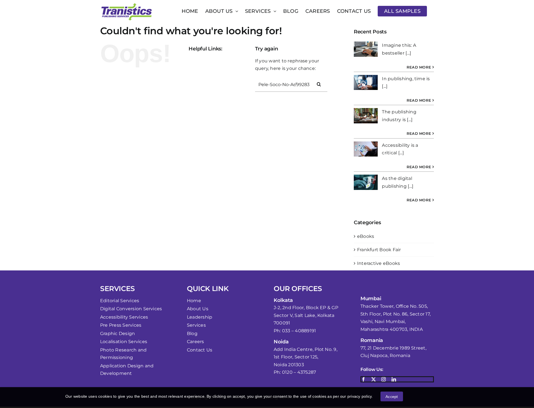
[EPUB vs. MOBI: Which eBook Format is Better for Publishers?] (366, 182)
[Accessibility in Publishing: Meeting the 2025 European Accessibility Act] (366, 49)
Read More (419, 67)
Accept (391, 396)
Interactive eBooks (378, 263)
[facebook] (363, 379)
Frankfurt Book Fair (379, 249)
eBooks (365, 236)
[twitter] (373, 379)
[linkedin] (394, 379)
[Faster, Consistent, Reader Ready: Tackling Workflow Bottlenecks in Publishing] (366, 82)
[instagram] (383, 379)
